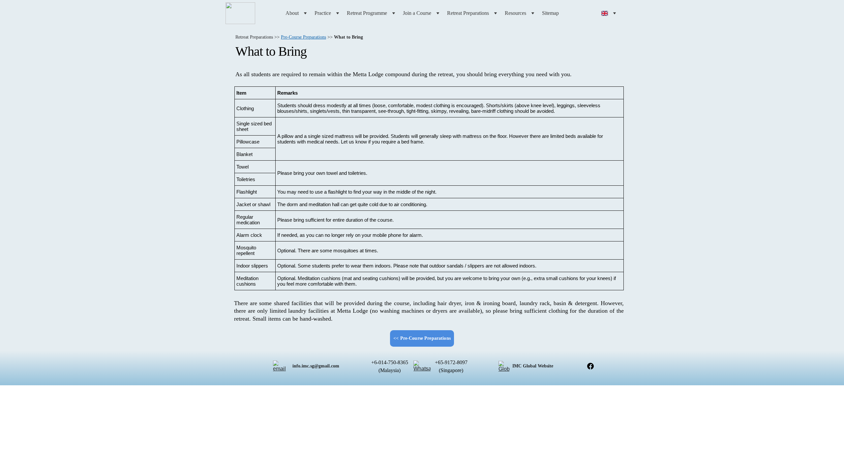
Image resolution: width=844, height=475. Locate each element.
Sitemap (550, 13)
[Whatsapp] (422, 368)
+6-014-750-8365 (389, 362)
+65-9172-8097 (451, 362)
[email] (281, 366)
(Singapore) (451, 370)
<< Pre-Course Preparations (422, 338)
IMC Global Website (532, 366)
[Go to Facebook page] (590, 366)
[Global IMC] (503, 366)
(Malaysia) (389, 370)
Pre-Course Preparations (303, 37)
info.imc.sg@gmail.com (315, 366)
